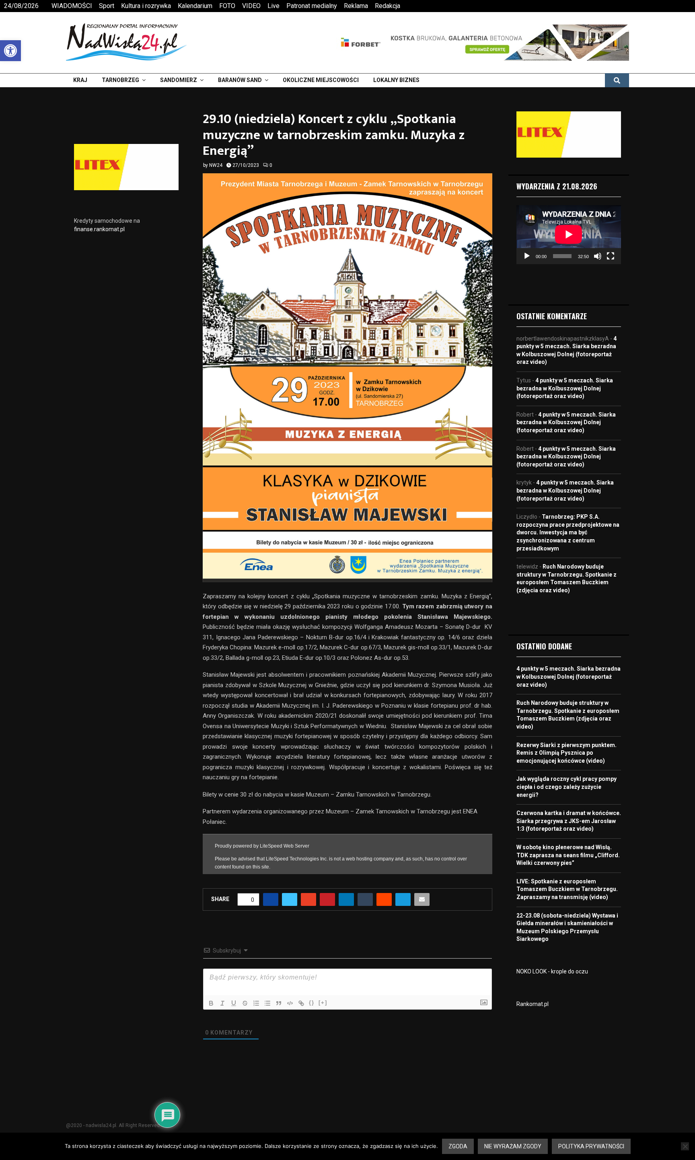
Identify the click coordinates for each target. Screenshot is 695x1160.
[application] (568, 234)
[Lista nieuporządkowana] (267, 1003)
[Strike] (245, 1003)
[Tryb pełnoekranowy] (611, 256)
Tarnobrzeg (120, 80)
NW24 (215, 165)
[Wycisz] (598, 256)
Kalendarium (195, 6)
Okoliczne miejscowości (321, 80)
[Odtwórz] (527, 256)
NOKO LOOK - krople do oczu (552, 971)
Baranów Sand (240, 80)
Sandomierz (178, 80)
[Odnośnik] (301, 1003)
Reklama (356, 6)
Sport (106, 6)
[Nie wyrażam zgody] (685, 1146)
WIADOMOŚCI (71, 6)
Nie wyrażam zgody (512, 1146)
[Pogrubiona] (211, 1003)
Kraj (80, 80)
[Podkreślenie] (233, 1003)
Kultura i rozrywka (146, 6)
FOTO (227, 6)
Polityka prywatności (591, 1146)
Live (273, 6)
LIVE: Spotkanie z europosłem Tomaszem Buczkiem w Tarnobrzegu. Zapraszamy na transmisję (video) (567, 889)
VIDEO (251, 6)
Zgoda (457, 1146)
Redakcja (387, 6)
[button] (10, 50)
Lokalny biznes (396, 80)
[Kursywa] (222, 1003)
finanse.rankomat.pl (99, 229)
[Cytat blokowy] (278, 1003)
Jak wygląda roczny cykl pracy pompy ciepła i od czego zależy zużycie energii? (566, 787)
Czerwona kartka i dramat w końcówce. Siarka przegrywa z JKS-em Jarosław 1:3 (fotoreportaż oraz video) (568, 821)
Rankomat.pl (532, 1004)
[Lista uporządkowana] (256, 1003)
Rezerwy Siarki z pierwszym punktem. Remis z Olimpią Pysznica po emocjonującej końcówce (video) (566, 753)
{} (312, 1003)
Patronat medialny (311, 6)
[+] (323, 1003)
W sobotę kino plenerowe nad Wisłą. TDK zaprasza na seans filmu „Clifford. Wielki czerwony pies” (568, 855)
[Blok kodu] (290, 1003)
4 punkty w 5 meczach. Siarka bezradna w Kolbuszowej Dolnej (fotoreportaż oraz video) (564, 388)
